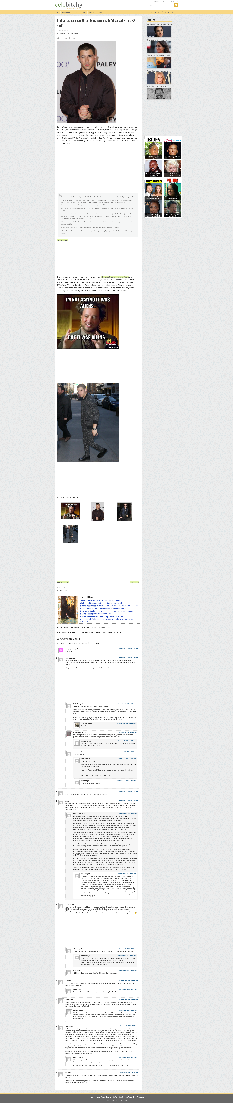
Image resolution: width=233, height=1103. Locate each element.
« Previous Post (63, 582)
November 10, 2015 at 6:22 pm (128, 989)
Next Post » (134, 582)
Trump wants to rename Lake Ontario (158, 55)
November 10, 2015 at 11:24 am (128, 648)
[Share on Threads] (70, 38)
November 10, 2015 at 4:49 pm (128, 970)
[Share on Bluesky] (66, 38)
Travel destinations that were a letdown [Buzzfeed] (100, 600)
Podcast (92, 12)
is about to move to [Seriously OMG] (103, 608)
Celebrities (66, 12)
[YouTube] (169, 12)
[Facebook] (162, 12)
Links (101, 12)
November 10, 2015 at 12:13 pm (126, 758)
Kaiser (63, 33)
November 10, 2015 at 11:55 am (128, 800)
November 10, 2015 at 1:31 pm (128, 948)
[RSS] (176, 12)
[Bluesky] (152, 12)
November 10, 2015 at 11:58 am (127, 732)
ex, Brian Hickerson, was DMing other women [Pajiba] (109, 606)
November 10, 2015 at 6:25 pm (128, 1057)
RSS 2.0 (103, 627)
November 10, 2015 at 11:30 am (128, 657)
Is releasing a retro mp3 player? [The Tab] (101, 616)
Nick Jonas (74, 33)
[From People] (62, 240)
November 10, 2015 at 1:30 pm (127, 741)
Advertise (174, 1)
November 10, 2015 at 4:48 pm (129, 1025)
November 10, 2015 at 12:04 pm (127, 751)
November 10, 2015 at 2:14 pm (127, 955)
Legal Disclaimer (138, 1097)
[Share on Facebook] (58, 38)
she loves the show (115, 277)
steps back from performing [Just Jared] (101, 603)
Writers (166, 1)
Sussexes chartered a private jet (157, 39)
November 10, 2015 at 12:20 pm (126, 780)
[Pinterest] (173, 12)
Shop (84, 12)
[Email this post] (73, 38)
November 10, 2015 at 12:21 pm (126, 723)
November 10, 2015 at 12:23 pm (128, 980)
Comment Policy (99, 1097)
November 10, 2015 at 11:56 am (127, 703)
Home (91, 1097)
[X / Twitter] (155, 12)
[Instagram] (159, 12)
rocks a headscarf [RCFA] (96, 614)
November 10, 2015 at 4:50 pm (128, 813)
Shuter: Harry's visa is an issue (156, 86)
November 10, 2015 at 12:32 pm (128, 999)
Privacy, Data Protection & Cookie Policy (119, 1097)
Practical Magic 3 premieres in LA (157, 71)
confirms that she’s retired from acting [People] (106, 611)
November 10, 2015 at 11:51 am (128, 791)
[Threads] (166, 12)
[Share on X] (62, 38)
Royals (76, 12)
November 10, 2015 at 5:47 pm (127, 873)
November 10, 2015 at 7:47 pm (129, 1072)
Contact (157, 1)
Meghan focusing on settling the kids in (159, 24)
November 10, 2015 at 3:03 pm (128, 1010)
